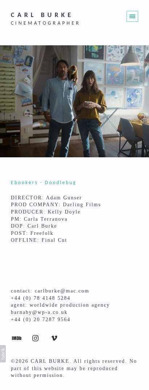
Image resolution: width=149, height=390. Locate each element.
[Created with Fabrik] (3, 353)
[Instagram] (35, 337)
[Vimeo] (54, 337)
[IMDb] (16, 337)
